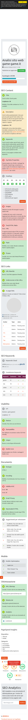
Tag (4, 340)
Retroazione (6, 344)
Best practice (6, 647)
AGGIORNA (21, 70)
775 (4, 333)
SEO (4, 649)
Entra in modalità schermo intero (14, 663)
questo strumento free (18, 131)
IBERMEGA (6, 716)
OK (22, 2)
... (3, 329)
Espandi (22, 201)
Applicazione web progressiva (11, 651)
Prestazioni (6, 643)
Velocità (5, 636)
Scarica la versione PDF (9, 81)
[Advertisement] (14, 24)
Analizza (4, 658)
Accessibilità (6, 645)
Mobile (4, 638)
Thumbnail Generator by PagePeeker (11, 719)
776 (4, 336)
